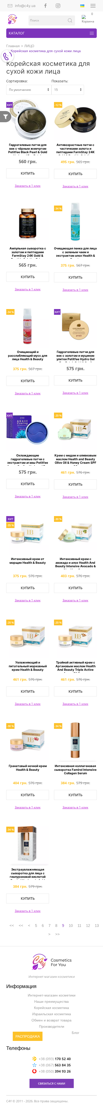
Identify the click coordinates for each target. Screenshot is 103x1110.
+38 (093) (55, 1058)
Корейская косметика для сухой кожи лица (46, 51)
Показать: (60, 81)
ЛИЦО (29, 46)
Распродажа (28, 1037)
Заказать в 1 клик (27, 186)
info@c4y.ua (25, 5)
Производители (51, 1027)
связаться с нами (51, 1083)
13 (97, 925)
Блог (75, 1033)
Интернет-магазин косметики (52, 996)
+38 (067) (55, 1065)
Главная (13, 46)
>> (57, 934)
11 (79, 925)
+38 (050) (55, 1071)
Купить (28, 173)
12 (88, 925)
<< (12, 925)
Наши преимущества (51, 1002)
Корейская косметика (51, 1008)
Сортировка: (17, 81)
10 (71, 925)
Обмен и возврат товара (52, 1020)
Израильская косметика (51, 1014)
